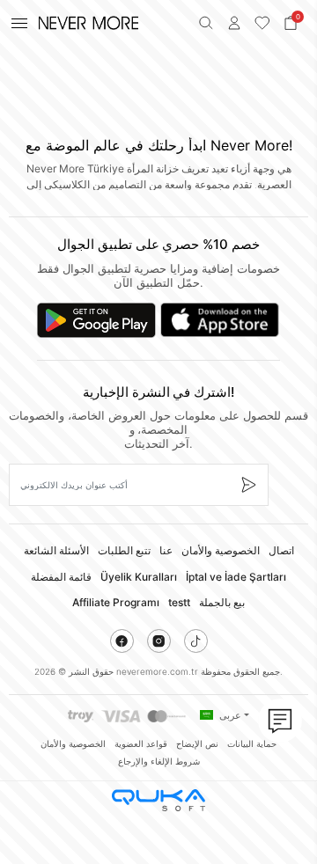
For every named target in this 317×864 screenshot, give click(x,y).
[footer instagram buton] (159, 641)
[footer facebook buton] (122, 641)
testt (179, 602)
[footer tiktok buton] (196, 641)
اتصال (281, 550)
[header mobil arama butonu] (206, 22)
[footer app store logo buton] (219, 320)
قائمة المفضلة (61, 576)
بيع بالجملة (222, 602)
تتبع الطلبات (124, 550)
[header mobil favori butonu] (262, 22)
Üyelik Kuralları (138, 576)
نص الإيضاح (197, 743)
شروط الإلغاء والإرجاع (159, 761)
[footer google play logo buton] (96, 320)
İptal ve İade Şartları (236, 576)
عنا (166, 550)
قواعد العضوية (140, 743)
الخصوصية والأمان (220, 550)
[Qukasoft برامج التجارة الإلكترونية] (158, 800)
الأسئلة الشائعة (56, 550)
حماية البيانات (251, 743)
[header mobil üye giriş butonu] (234, 22)
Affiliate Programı (115, 602)
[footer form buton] (248, 485)
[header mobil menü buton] (19, 22)
